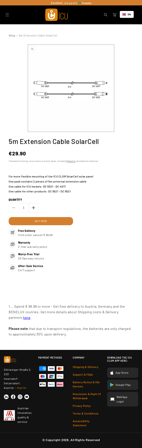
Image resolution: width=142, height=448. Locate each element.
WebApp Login (122, 399)
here (26, 317)
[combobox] (127, 14)
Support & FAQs (83, 374)
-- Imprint (20, 387)
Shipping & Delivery (85, 366)
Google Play (123, 384)
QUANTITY (15, 199)
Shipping (70, 161)
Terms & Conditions (86, 413)
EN (129, 14)
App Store (122, 372)
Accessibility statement (81, 423)
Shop (12, 35)
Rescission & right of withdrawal (87, 396)
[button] (7, 15)
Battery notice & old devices (86, 384)
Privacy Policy (82, 405)
